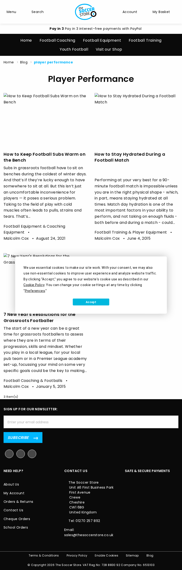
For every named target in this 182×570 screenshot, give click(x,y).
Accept (91, 302)
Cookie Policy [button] (33, 285)
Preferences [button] (35, 290)
